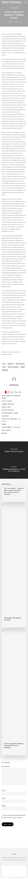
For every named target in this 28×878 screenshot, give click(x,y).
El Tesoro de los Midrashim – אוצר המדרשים (11, 420)
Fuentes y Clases (6, 407)
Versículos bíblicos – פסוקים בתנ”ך (11, 427)
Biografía (4, 433)
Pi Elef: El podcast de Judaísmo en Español (11, 397)
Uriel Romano (10, 21)
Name (4, 790)
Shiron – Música (6, 430)
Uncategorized (14, 8)
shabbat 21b (5, 370)
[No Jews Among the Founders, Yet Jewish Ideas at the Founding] (14, 692)
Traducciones (5, 416)
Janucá (4, 367)
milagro (23, 367)
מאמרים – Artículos (7, 401)
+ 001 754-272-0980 (7, 860)
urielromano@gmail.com (19, 860)
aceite (3, 363)
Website (4, 806)
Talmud (4, 424)
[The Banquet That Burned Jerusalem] (14, 566)
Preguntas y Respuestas (8, 404)
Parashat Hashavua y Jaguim (10, 413)
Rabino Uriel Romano (11, 2)
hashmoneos (11, 363)
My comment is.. (6, 766)
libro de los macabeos (13, 367)
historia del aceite (20, 363)
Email (4, 798)
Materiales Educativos (8, 410)
